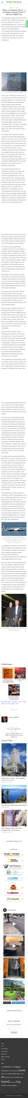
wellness (14, 1085)
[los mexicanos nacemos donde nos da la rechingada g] (14, 989)
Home (2, 1043)
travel (5, 1081)
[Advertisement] (14, 56)
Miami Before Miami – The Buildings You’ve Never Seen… (13, 779)
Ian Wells (15, 701)
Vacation (4, 1085)
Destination (4, 1071)
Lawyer (22, 1074)
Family (14, 1070)
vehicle (9, 1085)
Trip (18, 1081)
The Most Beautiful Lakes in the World (14, 805)
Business (7, 1067)
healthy (9, 1074)
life (2, 1077)
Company (17, 1067)
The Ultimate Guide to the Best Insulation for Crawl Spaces (11, 829)
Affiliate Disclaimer (5, 1056)
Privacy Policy (4, 1051)
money (7, 1077)
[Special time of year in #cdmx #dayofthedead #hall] (14, 968)
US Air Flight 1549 (12, 703)
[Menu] (2, 2)
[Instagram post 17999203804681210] (14, 924)
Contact (2, 1059)
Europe (10, 1070)
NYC (20, 701)
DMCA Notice (4, 1054)
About (2, 1046)
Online (11, 1077)
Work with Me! (4, 1048)
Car (12, 1067)
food (17, 1070)
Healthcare (4, 1074)
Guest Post (7, 701)
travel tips (12, 1082)
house (19, 1074)
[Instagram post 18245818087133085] (14, 946)
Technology (17, 1077)
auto (2, 1067)
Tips (22, 1077)
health (22, 1070)
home (14, 1074)
